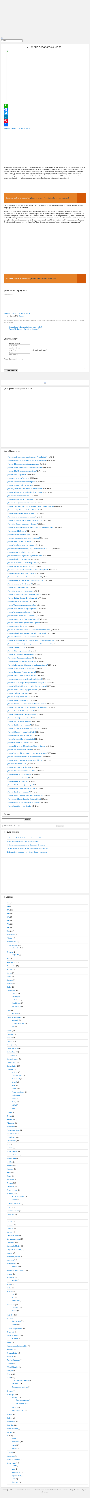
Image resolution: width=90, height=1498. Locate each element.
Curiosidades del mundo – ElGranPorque (29, 1490)
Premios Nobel (12, 1353)
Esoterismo (11, 1127)
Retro (16, 320)
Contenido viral (12, 1048)
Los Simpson (16, 996)
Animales (15, 1307)
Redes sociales (21, 1403)
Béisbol (14, 1082)
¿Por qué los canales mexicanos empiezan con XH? (24, 520)
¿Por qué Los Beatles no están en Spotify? (21, 482)
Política (14, 1324)
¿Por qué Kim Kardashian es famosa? (20, 658)
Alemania (15, 1020)
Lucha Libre (16, 1095)
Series (14, 1445)
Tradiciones (11, 1422)
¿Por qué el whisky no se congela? (19, 725)
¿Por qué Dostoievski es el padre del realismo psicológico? (27, 753)
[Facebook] (45, 109)
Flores (9, 1176)
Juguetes (10, 1228)
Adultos (9, 938)
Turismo (10, 1432)
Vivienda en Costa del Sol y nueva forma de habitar (25, 838)
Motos (9, 1288)
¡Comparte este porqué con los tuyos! (17, 128)
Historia (10, 1194)
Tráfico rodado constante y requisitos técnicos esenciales (27, 852)
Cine (8, 1010)
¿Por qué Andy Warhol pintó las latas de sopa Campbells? (27, 707)
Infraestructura (12, 1218)
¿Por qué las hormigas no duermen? (19, 612)
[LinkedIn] (45, 117)
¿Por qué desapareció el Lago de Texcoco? (21, 661)
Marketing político (13, 1257)
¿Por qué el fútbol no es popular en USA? (21, 788)
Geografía (10, 1186)
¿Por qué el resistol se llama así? (18, 792)
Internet (15, 1397)
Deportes (10, 1069)
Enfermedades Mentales (20, 1380)
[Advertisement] (45, 19)
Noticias (10, 1318)
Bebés (9, 976)
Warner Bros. (16, 1006)
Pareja (9, 1342)
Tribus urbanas (12, 1429)
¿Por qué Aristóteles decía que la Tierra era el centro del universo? (30, 506)
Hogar (9, 1207)
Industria (10, 320)
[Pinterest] (45, 121)
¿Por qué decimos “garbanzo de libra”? (20, 499)
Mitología (10, 1277)
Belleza (9, 983)
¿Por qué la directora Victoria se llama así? (24, 329)
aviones (9, 969)
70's (8, 924)
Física (9, 1172)
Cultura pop (11, 1062)
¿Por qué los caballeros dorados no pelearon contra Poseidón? (28, 630)
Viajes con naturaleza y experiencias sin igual (23, 841)
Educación (10, 1123)
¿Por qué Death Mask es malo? (17, 700)
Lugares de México (13, 1246)
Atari (13, 1469)
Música (9, 1291)
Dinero (9, 1112)
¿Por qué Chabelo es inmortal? (17, 601)
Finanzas (10, 1169)
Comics (9, 1038)
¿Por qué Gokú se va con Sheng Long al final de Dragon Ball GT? (29, 549)
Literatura (10, 1242)
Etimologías (11, 1137)
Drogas (9, 1116)
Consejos (10, 1045)
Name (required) (15, 343)
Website (11, 352)
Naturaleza (11, 1305)
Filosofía (10, 1165)
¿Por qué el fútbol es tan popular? (19, 559)
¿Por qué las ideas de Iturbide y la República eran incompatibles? (30, 527)
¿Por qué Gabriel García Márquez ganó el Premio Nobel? (26, 633)
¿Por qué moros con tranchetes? (18, 496)
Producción (16, 1442)
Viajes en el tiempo (13, 1459)
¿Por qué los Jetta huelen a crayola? (19, 485)
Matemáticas (11, 1264)
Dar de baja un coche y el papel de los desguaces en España (27, 848)
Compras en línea (22, 1400)
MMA (14, 1098)
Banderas (15, 1338)
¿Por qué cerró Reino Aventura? (18, 478)
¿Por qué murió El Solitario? (17, 531)
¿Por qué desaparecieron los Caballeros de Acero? (24, 679)
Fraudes (10, 1183)
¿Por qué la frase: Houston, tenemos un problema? (25, 760)
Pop (13, 1294)
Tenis (13, 1108)
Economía (10, 1120)
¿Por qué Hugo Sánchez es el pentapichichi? (22, 608)
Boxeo (14, 1085)
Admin (21, 316)
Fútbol (14, 1089)
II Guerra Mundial (18, 1196)
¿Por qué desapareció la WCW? (18, 778)
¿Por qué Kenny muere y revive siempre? (21, 714)
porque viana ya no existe (70, 320)
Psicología (10, 1356)
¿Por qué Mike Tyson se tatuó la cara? (20, 503)
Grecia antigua (12, 1190)
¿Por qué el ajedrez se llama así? (18, 742)
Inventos (10, 1225)
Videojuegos (11, 1463)
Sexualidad (15, 1384)
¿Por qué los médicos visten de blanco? (20, 668)
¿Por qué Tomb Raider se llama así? (19, 767)
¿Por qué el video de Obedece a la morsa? (21, 672)
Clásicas (14, 993)
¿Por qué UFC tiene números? (17, 587)
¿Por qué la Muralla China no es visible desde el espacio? (27, 686)
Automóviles (11, 966)
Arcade (14, 1466)
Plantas (14, 1311)
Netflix (14, 1438)
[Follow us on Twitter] (1, 43)
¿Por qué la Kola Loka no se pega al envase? (22, 690)
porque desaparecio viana (52, 320)
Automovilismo (17, 1075)
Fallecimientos (12, 1151)
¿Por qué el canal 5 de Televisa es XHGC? (21, 771)
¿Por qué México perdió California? (19, 721)
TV (8, 1436)
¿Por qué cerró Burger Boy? (16, 475)
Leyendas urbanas (13, 1239)
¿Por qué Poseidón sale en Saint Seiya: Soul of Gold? (25, 795)
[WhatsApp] (45, 106)
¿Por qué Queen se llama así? (17, 626)
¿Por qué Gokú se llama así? (16, 764)
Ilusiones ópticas (13, 1211)
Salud (9, 1378)
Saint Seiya (15, 948)
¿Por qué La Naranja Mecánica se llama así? (22, 524)
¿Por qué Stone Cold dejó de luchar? (19, 542)
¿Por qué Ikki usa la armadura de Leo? (20, 566)
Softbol (14, 1105)
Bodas (9, 987)
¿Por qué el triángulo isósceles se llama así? (22, 598)
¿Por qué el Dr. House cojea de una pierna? (22, 471)
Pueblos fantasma (13, 1360)
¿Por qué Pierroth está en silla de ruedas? (21, 675)
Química (10, 1363)
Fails (8, 1144)
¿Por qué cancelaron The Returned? (19, 584)
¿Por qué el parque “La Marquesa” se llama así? (24, 802)
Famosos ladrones (13, 1155)
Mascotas (10, 1260)
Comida (9, 1041)
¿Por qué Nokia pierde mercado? (18, 697)
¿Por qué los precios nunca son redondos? (21, 517)
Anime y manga (12, 945)
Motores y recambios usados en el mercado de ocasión (26, 845)
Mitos (9, 1284)
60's (8, 920)
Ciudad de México (18, 1023)
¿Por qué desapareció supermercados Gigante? (23, 623)
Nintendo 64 (16, 1472)
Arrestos (10, 952)
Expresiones (11, 1141)
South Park (15, 1000)
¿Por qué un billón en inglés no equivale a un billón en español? (29, 644)
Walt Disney (16, 1003)
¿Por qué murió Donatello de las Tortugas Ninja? (24, 799)
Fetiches (10, 1162)
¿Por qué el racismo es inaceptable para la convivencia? (26, 460)
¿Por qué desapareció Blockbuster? (19, 774)
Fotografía (10, 1179)
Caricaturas (11, 990)
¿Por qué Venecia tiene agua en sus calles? (22, 605)
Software (15, 1407)
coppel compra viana (25, 320)
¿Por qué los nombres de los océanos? (20, 591)
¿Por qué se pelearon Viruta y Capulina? (21, 513)
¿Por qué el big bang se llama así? (18, 651)
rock (13, 1297)
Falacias (10, 1148)
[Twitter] (45, 113)
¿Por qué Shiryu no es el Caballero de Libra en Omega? (26, 746)
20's (8, 906)
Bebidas (10, 980)
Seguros (10, 1391)
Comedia (10, 1034)
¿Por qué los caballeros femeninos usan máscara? (24, 594)
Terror (9, 1414)
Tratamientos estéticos (20, 1387)
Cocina (9, 1031)
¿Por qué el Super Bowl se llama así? (20, 735)
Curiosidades (11, 1066)
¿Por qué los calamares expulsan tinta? (20, 545)
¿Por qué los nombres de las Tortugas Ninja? (22, 563)
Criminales (11, 1055)
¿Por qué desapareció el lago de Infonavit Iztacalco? (25, 580)
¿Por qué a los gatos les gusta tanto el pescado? (23, 538)
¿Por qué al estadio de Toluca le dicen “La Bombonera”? (26, 704)
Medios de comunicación (15, 1270)
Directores (15, 1013)
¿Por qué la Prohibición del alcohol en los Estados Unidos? (27, 665)
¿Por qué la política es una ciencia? (19, 806)
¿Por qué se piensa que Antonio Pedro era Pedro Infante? (27, 457)
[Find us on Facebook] (2, 43)
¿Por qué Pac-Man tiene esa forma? (19, 750)
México (14, 1200)
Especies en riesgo (13, 1130)
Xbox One (15, 1482)
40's (8, 913)
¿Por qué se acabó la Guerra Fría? (18, 534)
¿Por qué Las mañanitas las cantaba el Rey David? (24, 467)
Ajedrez (14, 1072)
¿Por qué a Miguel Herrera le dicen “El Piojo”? (23, 510)
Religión (10, 1371)
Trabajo (9, 1418)
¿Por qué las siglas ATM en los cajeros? (20, 654)
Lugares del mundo (14, 1249)
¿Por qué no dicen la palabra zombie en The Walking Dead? (28, 570)
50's (5, 320)
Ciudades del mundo (14, 1017)
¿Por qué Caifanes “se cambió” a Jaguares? (22, 573)
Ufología (10, 1452)
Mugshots (15, 955)
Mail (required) (14, 348)
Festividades (11, 1158)
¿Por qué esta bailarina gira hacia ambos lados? (25, 327)
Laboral (9, 1232)
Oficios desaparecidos (14, 1328)
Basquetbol (16, 1079)
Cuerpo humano (12, 1059)
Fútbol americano (18, 1092)
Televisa (14, 1448)
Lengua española (13, 1235)
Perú (13, 1027)
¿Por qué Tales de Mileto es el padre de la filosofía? (25, 492)
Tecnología (10, 1395)
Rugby (14, 1102)
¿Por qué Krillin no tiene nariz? (18, 693)
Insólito (9, 1221)
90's (8, 931)
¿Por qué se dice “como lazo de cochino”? (21, 616)
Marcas (9, 1253)
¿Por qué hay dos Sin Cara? (16, 647)
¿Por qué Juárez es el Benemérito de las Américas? (25, 489)
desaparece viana (38, 320)
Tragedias (10, 1425)
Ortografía (10, 1332)
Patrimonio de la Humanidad (17, 1346)
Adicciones (11, 935)
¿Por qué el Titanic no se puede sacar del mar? (23, 464)
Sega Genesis (16, 1475)
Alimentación (11, 942)
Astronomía (11, 962)
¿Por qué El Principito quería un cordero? (21, 637)
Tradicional (16, 1301)
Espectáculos (11, 1134)
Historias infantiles (14, 1204)
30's (8, 910)
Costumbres (11, 1052)
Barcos (9, 973)
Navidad (15, 1280)
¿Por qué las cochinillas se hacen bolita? (21, 739)
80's (8, 927)
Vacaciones (11, 1456)
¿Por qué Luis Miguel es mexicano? (19, 718)
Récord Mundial (12, 1367)
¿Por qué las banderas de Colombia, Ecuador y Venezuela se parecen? (31, 640)
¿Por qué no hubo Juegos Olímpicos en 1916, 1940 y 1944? (26, 683)
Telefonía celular (17, 1410)
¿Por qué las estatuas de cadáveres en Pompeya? (24, 577)
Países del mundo (13, 1336)
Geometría (15, 1266)
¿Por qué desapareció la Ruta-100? (19, 552)
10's (8, 903)
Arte (8, 959)
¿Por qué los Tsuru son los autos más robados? (23, 728)
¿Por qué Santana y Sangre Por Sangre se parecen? (24, 556)
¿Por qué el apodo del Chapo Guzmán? (20, 711)
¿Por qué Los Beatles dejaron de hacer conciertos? (24, 757)
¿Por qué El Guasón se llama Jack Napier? (21, 732)
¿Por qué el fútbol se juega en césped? (20, 785)
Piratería (10, 1349)
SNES (13, 1479)
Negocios (10, 1315)
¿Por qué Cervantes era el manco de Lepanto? (23, 619)
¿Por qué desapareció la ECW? (17, 781)
